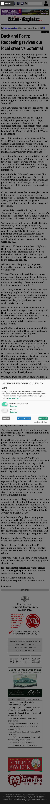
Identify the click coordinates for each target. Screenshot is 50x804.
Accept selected (24, 418)
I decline (5, 418)
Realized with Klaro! (40, 422)
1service (13, 406)
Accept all (43, 418)
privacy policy (14, 398)
